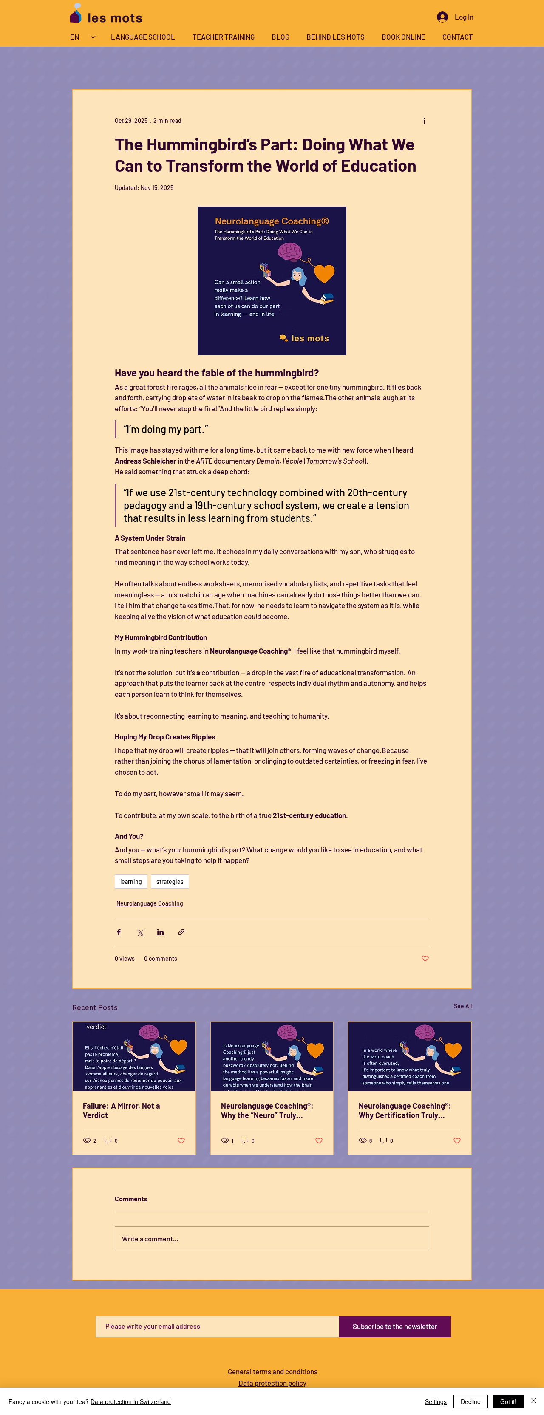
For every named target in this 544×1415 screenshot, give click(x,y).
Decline (471, 1401)
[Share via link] (181, 932)
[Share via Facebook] (119, 932)
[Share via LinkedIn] (160, 932)
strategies (170, 881)
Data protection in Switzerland (131, 1401)
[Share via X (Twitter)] (140, 932)
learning (131, 881)
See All (463, 1006)
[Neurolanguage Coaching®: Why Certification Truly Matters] (409, 1056)
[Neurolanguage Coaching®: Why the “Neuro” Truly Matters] (272, 1056)
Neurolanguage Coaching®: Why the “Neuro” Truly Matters (267, 1110)
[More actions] (424, 120)
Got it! (508, 1401)
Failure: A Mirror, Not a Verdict (121, 1110)
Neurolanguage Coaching (149, 903)
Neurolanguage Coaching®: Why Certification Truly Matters (405, 1110)
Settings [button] (436, 1401)
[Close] (534, 1401)
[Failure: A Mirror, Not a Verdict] (134, 1056)
